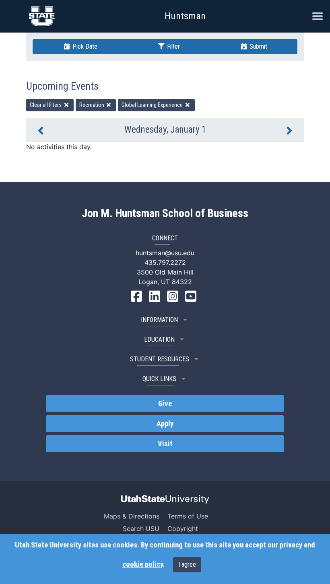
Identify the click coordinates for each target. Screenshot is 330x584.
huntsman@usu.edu (165, 253)
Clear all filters (46, 105)
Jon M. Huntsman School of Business (165, 213)
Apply (165, 423)
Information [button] (159, 319)
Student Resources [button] (159, 359)
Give (165, 403)
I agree (187, 564)
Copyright (182, 529)
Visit (165, 443)
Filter (172, 46)
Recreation (92, 105)
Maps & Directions (131, 516)
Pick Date (84, 46)
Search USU (141, 529)
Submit (257, 46)
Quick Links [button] (159, 378)
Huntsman (185, 16)
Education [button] (159, 339)
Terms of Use (187, 516)
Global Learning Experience (153, 105)
